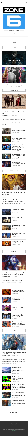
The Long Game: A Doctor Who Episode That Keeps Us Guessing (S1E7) (18, 156)
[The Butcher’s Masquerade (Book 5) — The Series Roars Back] (6, 379)
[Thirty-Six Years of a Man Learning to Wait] (6, 300)
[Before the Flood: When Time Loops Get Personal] (6, 131)
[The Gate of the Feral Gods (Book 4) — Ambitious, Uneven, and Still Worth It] (6, 387)
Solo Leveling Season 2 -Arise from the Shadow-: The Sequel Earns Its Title (18, 394)
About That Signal (14, 60)
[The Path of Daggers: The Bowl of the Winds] (6, 227)
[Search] (26, 2)
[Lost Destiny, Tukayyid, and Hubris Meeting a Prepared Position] (6, 316)
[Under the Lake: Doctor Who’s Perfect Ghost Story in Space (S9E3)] (6, 139)
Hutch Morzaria (10, 62)
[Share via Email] (16, 412)
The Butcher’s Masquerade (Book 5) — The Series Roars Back (19, 378)
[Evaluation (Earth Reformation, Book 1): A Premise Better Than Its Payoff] (6, 370)
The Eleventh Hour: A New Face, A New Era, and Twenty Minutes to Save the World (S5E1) (18, 147)
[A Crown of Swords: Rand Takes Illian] (6, 235)
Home (2, 39)
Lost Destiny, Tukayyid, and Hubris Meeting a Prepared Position (18, 315)
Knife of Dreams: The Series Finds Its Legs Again (13, 193)
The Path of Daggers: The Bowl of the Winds (18, 226)
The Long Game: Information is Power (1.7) (18, 163)
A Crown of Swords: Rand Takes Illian (18, 234)
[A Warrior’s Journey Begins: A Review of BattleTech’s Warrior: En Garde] (14, 262)
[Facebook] (12, 424)
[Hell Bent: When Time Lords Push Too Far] (14, 101)
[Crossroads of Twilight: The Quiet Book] (6, 212)
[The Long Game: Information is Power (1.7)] (6, 164)
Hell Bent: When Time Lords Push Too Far (14, 112)
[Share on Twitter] (13, 412)
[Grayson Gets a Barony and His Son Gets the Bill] (6, 292)
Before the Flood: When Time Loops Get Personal (18, 129)
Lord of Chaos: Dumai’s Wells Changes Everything (18, 242)
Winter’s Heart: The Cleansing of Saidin (17, 218)
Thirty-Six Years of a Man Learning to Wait (18, 298)
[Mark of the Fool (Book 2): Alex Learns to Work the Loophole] (14, 342)
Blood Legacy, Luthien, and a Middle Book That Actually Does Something (19, 323)
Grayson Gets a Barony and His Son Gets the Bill (18, 291)
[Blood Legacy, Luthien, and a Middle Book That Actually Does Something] (6, 324)
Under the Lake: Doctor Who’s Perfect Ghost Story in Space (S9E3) (19, 138)
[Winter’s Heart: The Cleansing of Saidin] (6, 220)
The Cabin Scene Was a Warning (12, 85)
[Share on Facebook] (12, 412)
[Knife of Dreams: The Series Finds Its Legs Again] (14, 182)
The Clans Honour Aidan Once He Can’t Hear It (18, 306)
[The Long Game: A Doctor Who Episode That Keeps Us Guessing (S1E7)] (6, 156)
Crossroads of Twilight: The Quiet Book (18, 210)
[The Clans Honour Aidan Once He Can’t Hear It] (6, 308)
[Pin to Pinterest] (15, 412)
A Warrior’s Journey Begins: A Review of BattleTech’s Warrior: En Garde (13, 273)
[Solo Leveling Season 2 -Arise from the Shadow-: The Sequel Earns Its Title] (6, 395)
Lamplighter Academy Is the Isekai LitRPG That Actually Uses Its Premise (18, 402)
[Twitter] (14, 33)
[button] (3, 77)
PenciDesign (14, 430)
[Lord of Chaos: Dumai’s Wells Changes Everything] (6, 243)
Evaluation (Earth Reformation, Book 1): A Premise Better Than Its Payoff (18, 369)
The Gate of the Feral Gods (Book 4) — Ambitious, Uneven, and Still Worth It (19, 386)
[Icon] (14, 56)
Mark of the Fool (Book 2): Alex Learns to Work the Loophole (14, 353)
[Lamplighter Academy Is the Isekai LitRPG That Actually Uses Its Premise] (6, 403)
